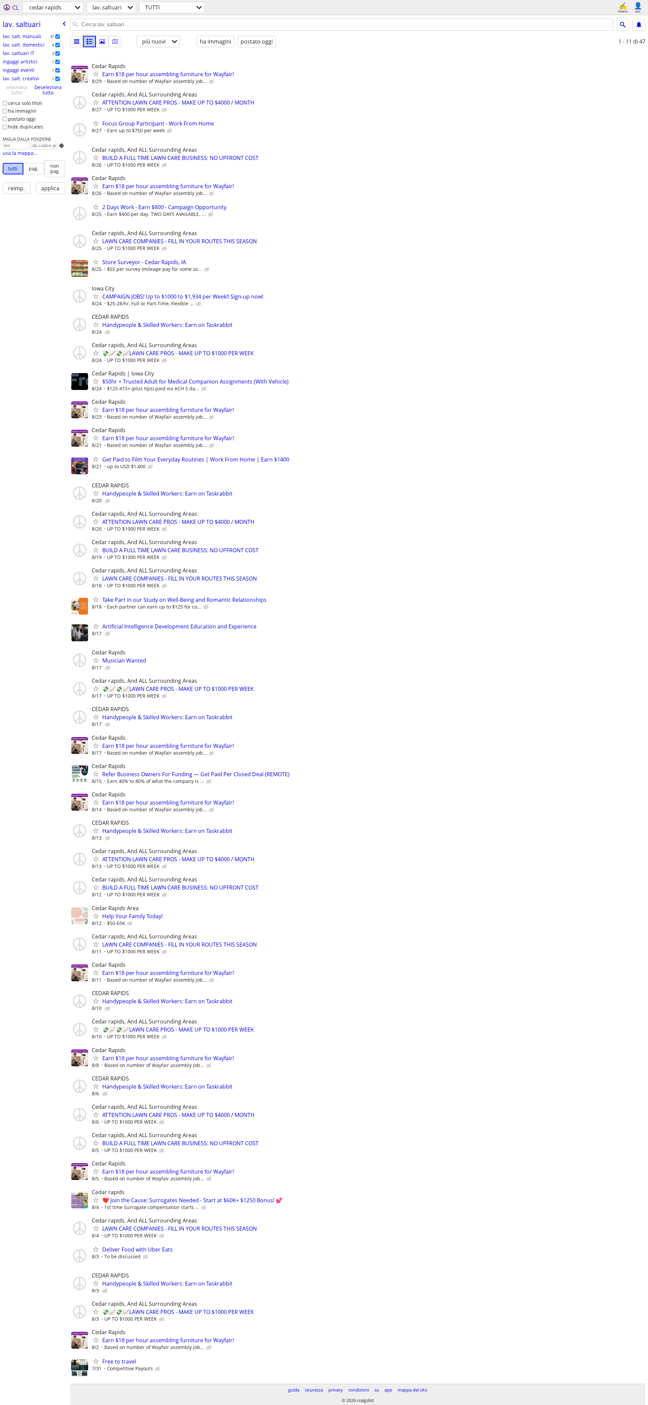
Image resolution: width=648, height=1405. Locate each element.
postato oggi (22, 119)
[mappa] (115, 41)
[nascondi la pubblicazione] (212, 81)
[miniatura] (89, 41)
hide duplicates (25, 126)
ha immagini (22, 111)
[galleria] (102, 41)
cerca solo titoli (25, 103)
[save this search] (638, 25)
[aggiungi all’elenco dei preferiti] (96, 74)
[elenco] (76, 41)
